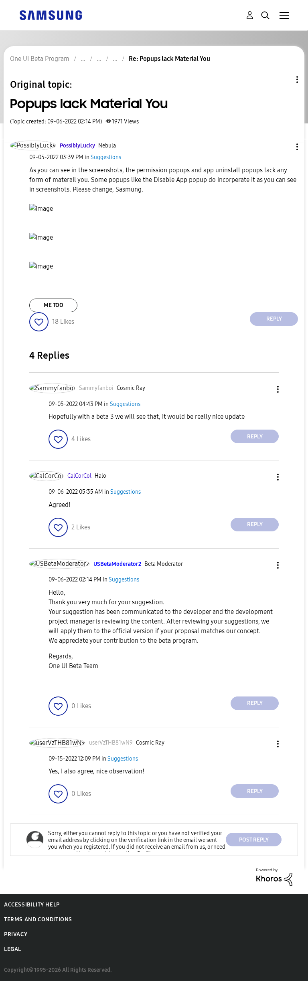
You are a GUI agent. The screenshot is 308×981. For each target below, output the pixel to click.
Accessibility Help (32, 904)
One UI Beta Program (39, 59)
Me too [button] (53, 305)
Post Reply (254, 839)
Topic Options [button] (283, 79)
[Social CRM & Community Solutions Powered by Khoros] (274, 876)
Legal (12, 949)
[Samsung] (50, 14)
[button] (284, 147)
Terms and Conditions (38, 919)
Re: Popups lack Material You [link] (169, 59)
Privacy (15, 934)
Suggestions (106, 157)
